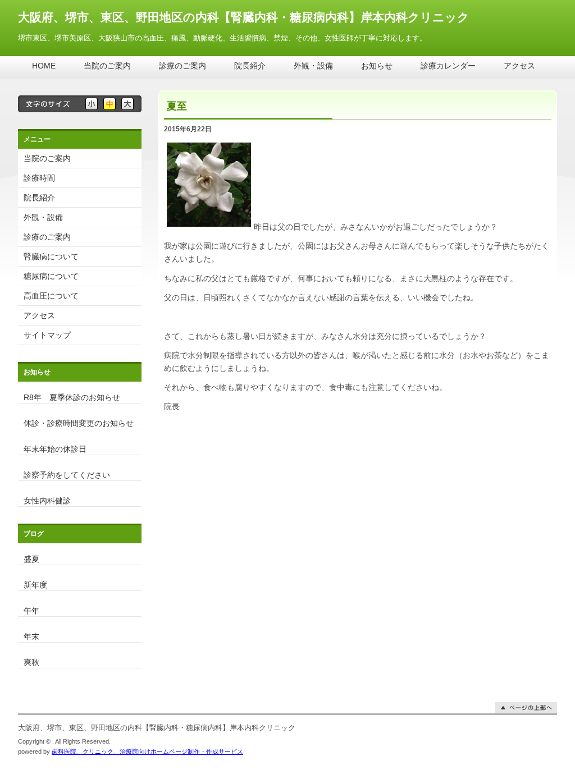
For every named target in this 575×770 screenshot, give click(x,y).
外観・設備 (313, 65)
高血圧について (51, 295)
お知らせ (377, 65)
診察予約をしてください (67, 474)
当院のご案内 (107, 65)
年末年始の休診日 (55, 448)
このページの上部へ (526, 707)
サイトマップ (47, 335)
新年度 (35, 584)
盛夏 (31, 558)
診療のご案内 (182, 65)
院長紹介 (250, 65)
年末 (31, 636)
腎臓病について (51, 256)
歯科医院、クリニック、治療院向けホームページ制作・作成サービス (147, 751)
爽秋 (31, 662)
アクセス (519, 65)
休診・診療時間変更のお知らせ (79, 423)
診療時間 (39, 177)
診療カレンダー (448, 65)
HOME (44, 65)
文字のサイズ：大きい (127, 104)
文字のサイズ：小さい (91, 104)
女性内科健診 (47, 500)
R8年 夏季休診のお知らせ (72, 397)
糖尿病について (51, 276)
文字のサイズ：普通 (109, 104)
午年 (31, 610)
